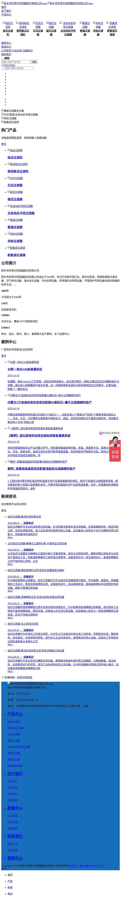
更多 (3, 144)
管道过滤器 (14, 753)
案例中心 (6, 43)
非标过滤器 (14, 759)
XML (4, 868)
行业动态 (17, 50)
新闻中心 (6, 47)
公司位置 (13, 850)
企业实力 (13, 793)
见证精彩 (13, 800)
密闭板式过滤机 (16, 728)
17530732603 (8, 65)
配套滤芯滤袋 (15, 765)
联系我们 (6, 54)
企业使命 (13, 787)
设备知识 (28, 50)
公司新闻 (6, 50)
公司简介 (13, 781)
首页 (3, 7)
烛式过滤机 (14, 721)
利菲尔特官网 (24, 677)
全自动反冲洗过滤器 (19, 746)
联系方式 (13, 844)
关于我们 (6, 11)
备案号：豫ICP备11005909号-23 (86, 865)
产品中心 (6, 14)
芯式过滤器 (14, 734)
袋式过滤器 (14, 740)
